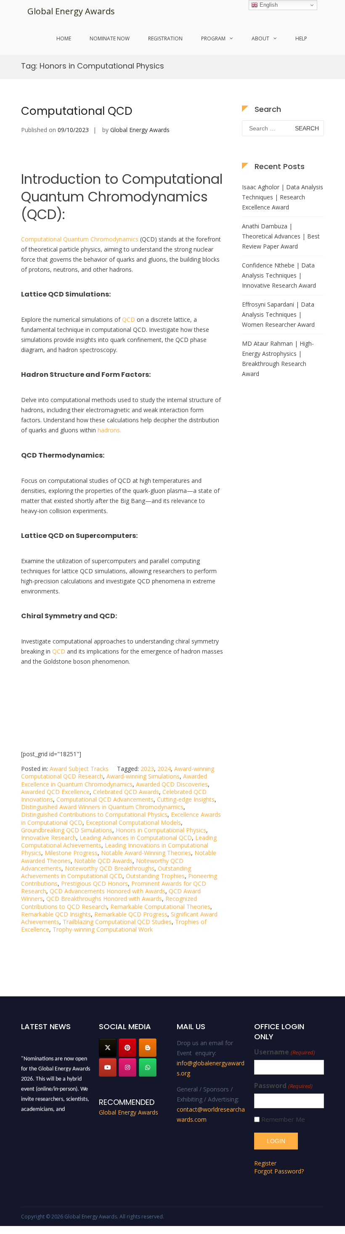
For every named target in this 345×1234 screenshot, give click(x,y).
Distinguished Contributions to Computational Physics (94, 814)
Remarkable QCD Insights (56, 914)
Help (301, 38)
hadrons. (109, 430)
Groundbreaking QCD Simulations (66, 830)
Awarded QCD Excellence (55, 792)
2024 (164, 769)
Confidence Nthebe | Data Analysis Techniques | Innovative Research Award (279, 275)
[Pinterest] (127, 1047)
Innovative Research (48, 838)
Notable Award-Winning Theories (146, 853)
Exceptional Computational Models (133, 822)
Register (265, 1163)
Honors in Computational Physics (161, 830)
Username (284, 1052)
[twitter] (108, 1047)
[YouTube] (108, 1067)
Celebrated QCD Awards (126, 792)
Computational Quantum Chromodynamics (79, 239)
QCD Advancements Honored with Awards (107, 891)
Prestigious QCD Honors (94, 883)
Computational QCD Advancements (105, 799)
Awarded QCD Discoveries (172, 784)
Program (213, 38)
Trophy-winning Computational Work (103, 929)
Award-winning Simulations (143, 776)
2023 (147, 769)
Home (63, 38)
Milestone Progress (71, 853)
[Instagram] (127, 1067)
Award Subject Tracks (79, 769)
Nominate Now (110, 38)
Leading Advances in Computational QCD (136, 838)
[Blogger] (148, 1047)
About (260, 38)
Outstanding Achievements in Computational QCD (106, 872)
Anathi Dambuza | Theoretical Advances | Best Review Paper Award (281, 236)
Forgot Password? (279, 1171)
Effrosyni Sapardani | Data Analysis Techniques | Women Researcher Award (278, 314)
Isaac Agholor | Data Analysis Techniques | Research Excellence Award (282, 197)
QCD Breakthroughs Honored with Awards (104, 899)
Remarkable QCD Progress (130, 914)
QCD (128, 319)
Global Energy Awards (71, 11)
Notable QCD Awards (103, 861)
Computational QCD (77, 111)
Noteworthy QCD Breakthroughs (109, 868)
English (268, 5)
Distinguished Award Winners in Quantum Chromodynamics (102, 807)
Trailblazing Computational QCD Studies (117, 922)
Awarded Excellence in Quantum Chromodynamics (114, 780)
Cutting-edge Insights (186, 799)
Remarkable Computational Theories (160, 907)
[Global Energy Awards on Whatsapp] (148, 1067)
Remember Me (283, 1119)
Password (283, 1085)
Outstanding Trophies (155, 876)
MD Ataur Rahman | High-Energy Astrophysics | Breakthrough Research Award (278, 358)
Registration (165, 38)
